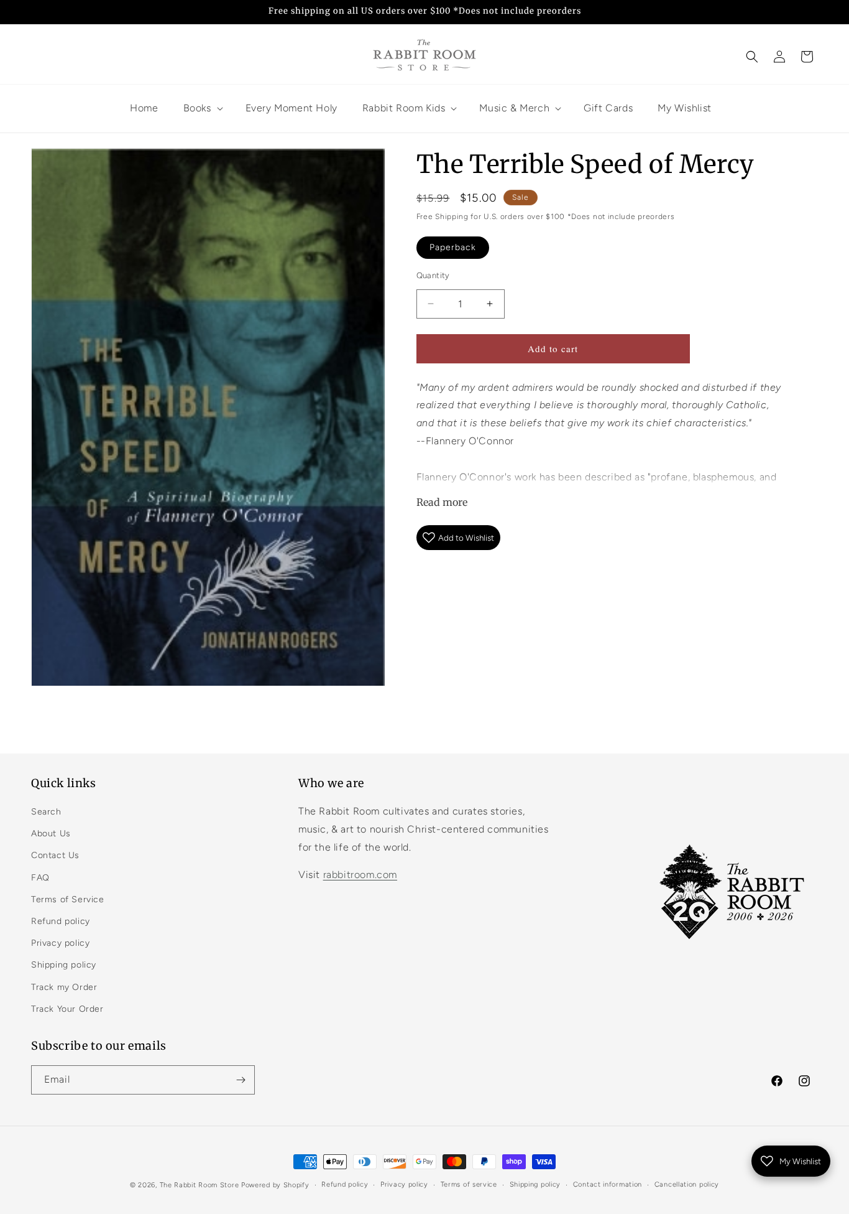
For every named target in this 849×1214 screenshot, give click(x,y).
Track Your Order (67, 1009)
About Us (51, 833)
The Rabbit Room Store (199, 1185)
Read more (441, 502)
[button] (752, 56)
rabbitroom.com (360, 874)
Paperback (452, 247)
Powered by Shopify (275, 1185)
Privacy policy (60, 943)
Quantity (433, 275)
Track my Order (64, 987)
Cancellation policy (686, 1184)
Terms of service (469, 1184)
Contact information (607, 1184)
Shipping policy (63, 965)
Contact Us (55, 855)
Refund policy (60, 921)
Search (46, 811)
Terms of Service (67, 899)
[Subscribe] (240, 1080)
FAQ (40, 877)
